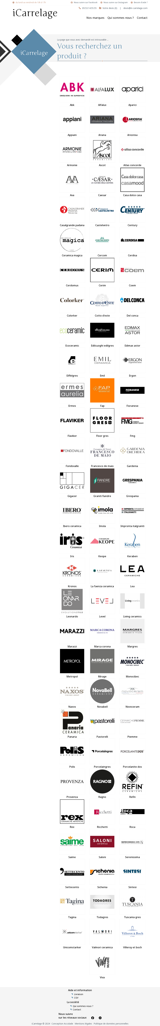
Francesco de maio (102, 466)
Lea (132, 586)
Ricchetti (102, 827)
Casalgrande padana (72, 225)
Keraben (132, 556)
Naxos (72, 706)
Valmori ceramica (102, 947)
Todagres (102, 917)
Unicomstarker (72, 947)
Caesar (102, 195)
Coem (132, 285)
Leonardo (72, 616)
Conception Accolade (62, 1023)
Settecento (72, 887)
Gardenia (132, 466)
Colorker (72, 315)
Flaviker (72, 436)
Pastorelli (102, 736)
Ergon (132, 375)
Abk (72, 105)
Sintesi (132, 887)
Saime (72, 857)
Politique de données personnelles (111, 1023)
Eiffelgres (72, 375)
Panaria (72, 736)
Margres (132, 646)
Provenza (72, 797)
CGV (76, 998)
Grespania (132, 496)
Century (132, 225)
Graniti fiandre (102, 496)
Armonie (72, 165)
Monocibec (132, 676)
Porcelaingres (102, 766)
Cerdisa (132, 255)
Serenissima (132, 857)
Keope (102, 556)
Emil (102, 375)
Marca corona (102, 646)
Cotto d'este (102, 315)
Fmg (132, 436)
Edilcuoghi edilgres (102, 345)
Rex (72, 827)
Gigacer (72, 496)
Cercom (102, 255)
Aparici (132, 105)
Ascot (102, 165)
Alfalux (102, 105)
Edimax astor (132, 345)
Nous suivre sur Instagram (116, 2)
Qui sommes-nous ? (83, 1006)
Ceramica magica (72, 255)
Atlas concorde (132, 165)
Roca (132, 827)
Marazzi (72, 646)
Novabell (102, 706)
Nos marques (95, 18)
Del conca (132, 315)
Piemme (133, 736)
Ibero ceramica (72, 526)
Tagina (72, 917)
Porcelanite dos (132, 766)
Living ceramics (132, 616)
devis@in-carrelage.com (135, 8)
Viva (102, 977)
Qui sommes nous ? (121, 18)
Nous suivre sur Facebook (85, 2)
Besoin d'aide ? (141, 2)
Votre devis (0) (109, 8)
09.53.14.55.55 (89, 8)
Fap (102, 406)
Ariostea (132, 135)
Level (102, 616)
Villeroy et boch (132, 947)
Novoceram (132, 706)
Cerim (102, 285)
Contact (142, 18)
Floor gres (102, 436)
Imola (102, 526)
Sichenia (102, 887)
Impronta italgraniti (132, 526)
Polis (72, 766)
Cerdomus (72, 285)
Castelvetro (102, 225)
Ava (72, 195)
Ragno (102, 797)
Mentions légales (83, 1023)
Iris (72, 556)
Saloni (102, 857)
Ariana (102, 135)
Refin (132, 797)
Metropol (72, 676)
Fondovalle (72, 466)
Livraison (78, 994)
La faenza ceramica (102, 586)
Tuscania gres (132, 917)
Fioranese (132, 406)
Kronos (72, 586)
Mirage (102, 676)
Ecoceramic (72, 345)
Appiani (72, 135)
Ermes (72, 406)
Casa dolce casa (132, 195)
